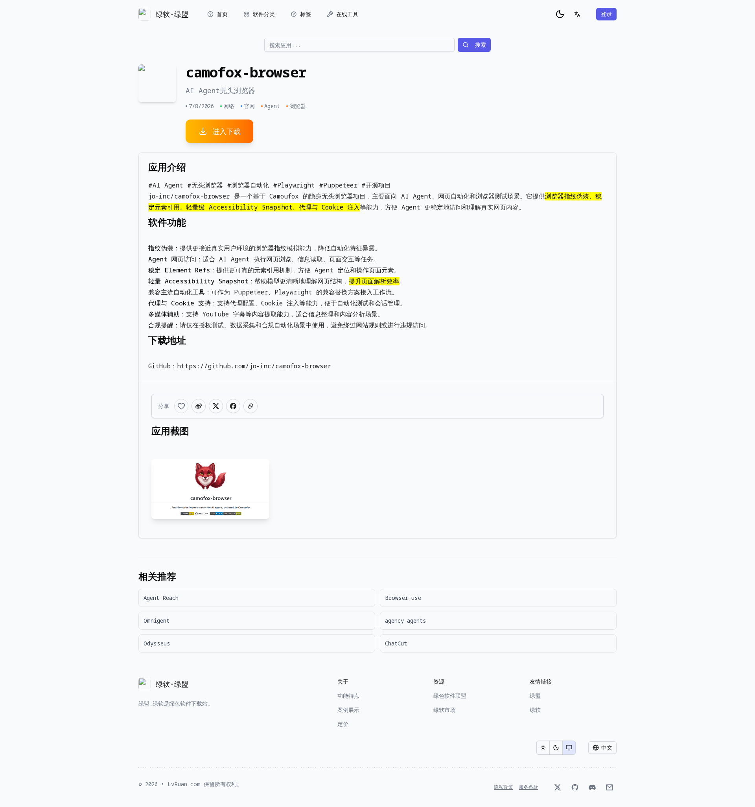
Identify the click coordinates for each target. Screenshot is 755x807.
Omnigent (156, 620)
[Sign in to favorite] (181, 406)
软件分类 (264, 14)
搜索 (480, 44)
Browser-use (403, 597)
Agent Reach (161, 597)
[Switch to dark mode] (560, 14)
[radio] (543, 748)
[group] (556, 748)
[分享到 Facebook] (233, 406)
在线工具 (347, 14)
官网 (249, 106)
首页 (222, 14)
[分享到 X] (216, 406)
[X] (558, 787)
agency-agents (405, 620)
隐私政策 (503, 787)
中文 (606, 747)
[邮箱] (609, 787)
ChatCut (396, 643)
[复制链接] (250, 406)
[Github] (575, 787)
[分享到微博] (199, 406)
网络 (228, 106)
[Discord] (592, 787)
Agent (272, 106)
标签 (305, 14)
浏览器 (297, 106)
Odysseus (157, 643)
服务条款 (528, 787)
